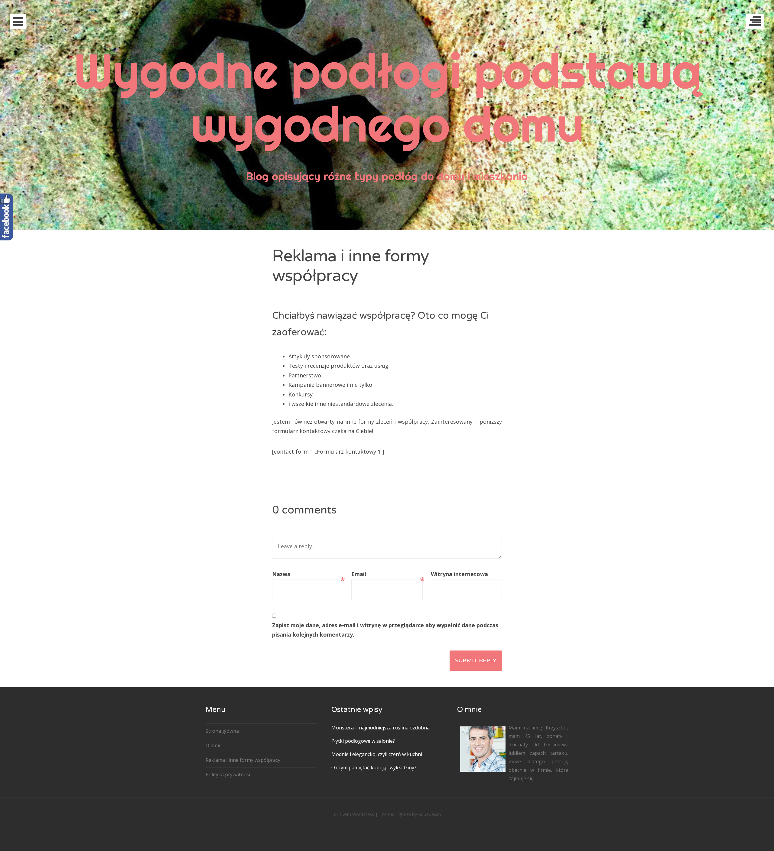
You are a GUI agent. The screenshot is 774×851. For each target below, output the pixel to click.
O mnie (214, 745)
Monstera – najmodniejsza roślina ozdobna (380, 727)
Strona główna (222, 731)
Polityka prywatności (229, 774)
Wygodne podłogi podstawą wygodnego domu (387, 97)
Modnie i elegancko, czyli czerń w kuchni (376, 754)
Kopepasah (429, 814)
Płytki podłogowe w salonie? (363, 741)
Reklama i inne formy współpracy (243, 760)
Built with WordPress (353, 814)
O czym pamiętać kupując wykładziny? (373, 767)
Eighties (403, 814)
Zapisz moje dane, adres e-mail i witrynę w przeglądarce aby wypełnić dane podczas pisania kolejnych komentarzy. (385, 629)
